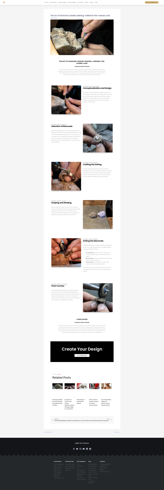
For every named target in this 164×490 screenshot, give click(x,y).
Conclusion (82, 319)
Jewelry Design (72, 2)
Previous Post (48, 432)
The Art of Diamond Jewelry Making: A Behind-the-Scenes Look (82, 62)
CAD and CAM (69, 461)
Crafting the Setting (92, 164)
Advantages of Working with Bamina (81, 401)
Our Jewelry (81, 2)
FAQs (86, 2)
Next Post (117, 432)
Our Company (53, 2)
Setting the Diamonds (93, 241)
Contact (91, 2)
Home (46, 2)
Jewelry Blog (54, 18)
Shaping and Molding (61, 202)
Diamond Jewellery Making (91, 86)
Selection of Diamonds (61, 126)
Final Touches (57, 286)
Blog (96, 2)
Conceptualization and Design (97, 88)
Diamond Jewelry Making (82, 66)
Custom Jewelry (62, 2)
